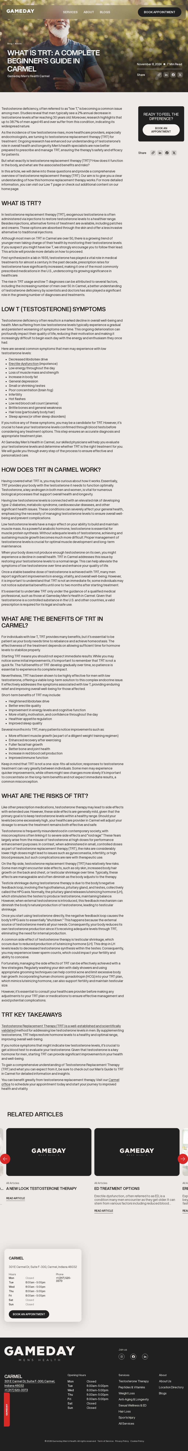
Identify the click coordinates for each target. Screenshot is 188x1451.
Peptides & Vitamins (132, 1387)
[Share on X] (180, 75)
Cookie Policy (137, 1441)
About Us (165, 1381)
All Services (126, 1423)
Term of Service (105, 1441)
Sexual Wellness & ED (133, 1405)
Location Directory (171, 1387)
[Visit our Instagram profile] (121, 1357)
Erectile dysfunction (24, 363)
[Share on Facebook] (173, 75)
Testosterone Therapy (134, 1381)
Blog (9, 43)
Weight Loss (127, 1393)
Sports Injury (127, 1417)
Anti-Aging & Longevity (134, 1399)
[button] (70, 12)
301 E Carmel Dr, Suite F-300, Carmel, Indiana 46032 (29, 1383)
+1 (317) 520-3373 (16, 1390)
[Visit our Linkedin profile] (145, 1357)
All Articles (12, 1183)
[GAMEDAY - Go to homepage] (39, 1353)
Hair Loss (125, 1411)
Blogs (105, 12)
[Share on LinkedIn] (166, 75)
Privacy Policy (122, 1441)
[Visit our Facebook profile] (133, 1357)
